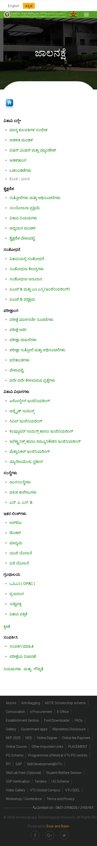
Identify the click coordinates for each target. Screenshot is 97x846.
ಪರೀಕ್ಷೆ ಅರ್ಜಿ (18, 329)
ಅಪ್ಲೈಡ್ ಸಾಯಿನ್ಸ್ (21, 411)
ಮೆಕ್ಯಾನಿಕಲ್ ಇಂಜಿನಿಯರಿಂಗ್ (29, 451)
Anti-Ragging (30, 703)
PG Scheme (14, 755)
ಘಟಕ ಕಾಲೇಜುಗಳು (23, 492)
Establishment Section (22, 720)
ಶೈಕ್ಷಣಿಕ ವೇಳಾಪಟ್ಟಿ (22, 238)
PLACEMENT (77, 746)
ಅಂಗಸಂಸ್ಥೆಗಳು (20, 482)
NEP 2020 (13, 738)
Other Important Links (47, 746)
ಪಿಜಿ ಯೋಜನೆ (19, 563)
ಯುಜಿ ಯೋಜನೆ (20, 553)
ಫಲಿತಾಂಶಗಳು (19, 360)
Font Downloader (57, 720)
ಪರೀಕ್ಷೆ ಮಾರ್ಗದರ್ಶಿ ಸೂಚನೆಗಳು (31, 319)
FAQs (79, 720)
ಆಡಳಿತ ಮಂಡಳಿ (21, 140)
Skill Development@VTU (44, 764)
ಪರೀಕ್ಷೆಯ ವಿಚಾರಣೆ (22, 656)
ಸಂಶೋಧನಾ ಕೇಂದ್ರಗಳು (26, 269)
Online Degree (47, 738)
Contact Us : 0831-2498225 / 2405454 (64, 807)
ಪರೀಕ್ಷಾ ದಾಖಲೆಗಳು (23, 340)
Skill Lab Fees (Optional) (23, 773)
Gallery (11, 729)
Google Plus (49, 835)
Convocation (15, 712)
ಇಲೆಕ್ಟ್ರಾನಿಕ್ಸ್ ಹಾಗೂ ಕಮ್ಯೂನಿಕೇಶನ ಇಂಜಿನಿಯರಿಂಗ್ (45, 441)
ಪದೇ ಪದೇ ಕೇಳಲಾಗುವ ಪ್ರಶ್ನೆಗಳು (32, 380)
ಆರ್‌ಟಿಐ (15, 522)
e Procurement (41, 712)
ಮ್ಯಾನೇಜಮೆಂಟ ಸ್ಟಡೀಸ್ (26, 461)
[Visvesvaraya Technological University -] (35, 14)
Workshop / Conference (24, 799)
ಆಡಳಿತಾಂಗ (17, 160)
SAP (19, 764)
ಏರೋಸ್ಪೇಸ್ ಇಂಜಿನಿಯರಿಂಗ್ (29, 401)
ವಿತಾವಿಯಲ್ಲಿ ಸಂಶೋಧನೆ (26, 259)
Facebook (35, 835)
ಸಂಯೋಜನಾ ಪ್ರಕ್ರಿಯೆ (24, 208)
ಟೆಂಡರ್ (15, 533)
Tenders (41, 781)
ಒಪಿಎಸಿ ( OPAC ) (22, 583)
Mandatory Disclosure (69, 729)
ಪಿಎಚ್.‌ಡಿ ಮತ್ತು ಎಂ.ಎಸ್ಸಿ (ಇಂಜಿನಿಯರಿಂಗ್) (39, 289)
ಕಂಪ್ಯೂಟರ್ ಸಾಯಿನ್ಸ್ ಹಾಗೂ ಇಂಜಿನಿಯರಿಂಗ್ (41, 431)
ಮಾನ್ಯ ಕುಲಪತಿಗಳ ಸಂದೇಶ (28, 130)
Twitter (64, 835)
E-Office (63, 712)
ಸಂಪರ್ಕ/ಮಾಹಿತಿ (21, 646)
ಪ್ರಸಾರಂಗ (16, 594)
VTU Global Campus (45, 790)
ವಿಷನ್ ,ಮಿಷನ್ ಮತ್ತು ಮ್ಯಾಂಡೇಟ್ (32, 150)
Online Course (16, 746)
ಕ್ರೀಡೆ (7, 626)
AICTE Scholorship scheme (65, 703)
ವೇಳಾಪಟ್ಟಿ (16, 370)
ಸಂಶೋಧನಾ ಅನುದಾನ (25, 279)
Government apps (34, 729)
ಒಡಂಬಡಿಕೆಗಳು (20, 170)
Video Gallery (15, 790)
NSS (28, 738)
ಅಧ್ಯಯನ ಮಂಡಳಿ (22, 228)
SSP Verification (18, 781)
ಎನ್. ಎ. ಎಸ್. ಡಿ (20, 502)
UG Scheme (60, 781)
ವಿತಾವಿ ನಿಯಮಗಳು (23, 218)
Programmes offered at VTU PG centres (57, 755)
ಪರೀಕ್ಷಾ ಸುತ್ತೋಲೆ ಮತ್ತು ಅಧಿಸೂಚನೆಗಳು (37, 350)
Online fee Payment (76, 738)
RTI (8, 764)
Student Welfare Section (63, 773)
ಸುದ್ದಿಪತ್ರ (15, 604)
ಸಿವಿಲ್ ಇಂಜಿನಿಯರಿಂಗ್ (25, 421)
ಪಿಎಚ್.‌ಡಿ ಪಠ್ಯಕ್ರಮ (22, 299)
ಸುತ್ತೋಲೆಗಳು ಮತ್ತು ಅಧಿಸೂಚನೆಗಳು (35, 198)
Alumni (11, 703)
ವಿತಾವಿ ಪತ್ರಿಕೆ (18, 614)
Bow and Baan (58, 826)
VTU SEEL (72, 790)
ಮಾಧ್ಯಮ (15, 543)
